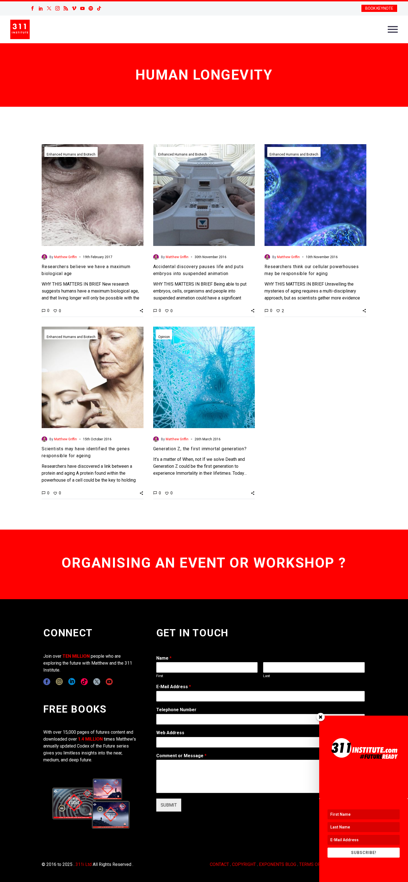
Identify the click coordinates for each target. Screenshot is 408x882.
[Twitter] (49, 8)
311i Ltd (83, 864)
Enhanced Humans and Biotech (71, 154)
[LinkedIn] (41, 8)
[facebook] (46, 681)
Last (266, 676)
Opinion (164, 337)
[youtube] (109, 681)
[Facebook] (32, 8)
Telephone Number (176, 709)
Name (164, 658)
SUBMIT (169, 805)
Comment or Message (181, 755)
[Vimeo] (74, 8)
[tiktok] (84, 681)
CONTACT (219, 864)
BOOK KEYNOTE (379, 8)
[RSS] (66, 8)
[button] (141, 310)
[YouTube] (82, 8)
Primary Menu (393, 29)
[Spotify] (91, 8)
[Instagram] (57, 8)
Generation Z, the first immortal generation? (200, 448)
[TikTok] (99, 8)
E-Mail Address (173, 686)
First (159, 676)
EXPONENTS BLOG (277, 864)
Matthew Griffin (65, 257)
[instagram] (59, 681)
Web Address (170, 732)
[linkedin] (71, 681)
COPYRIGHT (244, 864)
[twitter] (96, 681)
